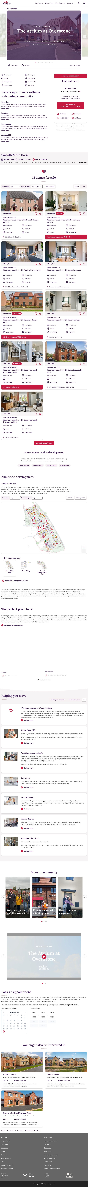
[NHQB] (46, 1175)
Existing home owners (58, 700)
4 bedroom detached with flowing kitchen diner (22, 270)
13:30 (52, 1017)
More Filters (50, 186)
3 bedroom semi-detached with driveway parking (63, 221)
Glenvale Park (53, 1074)
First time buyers (74, 700)
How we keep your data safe (68, 1005)
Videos (27, 65)
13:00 (43, 1017)
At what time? (35, 1008)
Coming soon (80, 498)
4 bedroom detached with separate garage (64, 270)
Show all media (75, 65)
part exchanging (38, 801)
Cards (77, 186)
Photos (14, 65)
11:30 (43, 1013)
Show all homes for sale (44, 443)
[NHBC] (28, 1175)
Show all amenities (44, 680)
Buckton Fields (9, 1074)
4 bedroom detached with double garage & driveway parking (20, 421)
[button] (33, 523)
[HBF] (69, 1175)
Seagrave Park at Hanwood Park (17, 1113)
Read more (83, 162)
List (84, 186)
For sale (70, 498)
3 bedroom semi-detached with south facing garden (20, 221)
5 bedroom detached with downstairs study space (64, 371)
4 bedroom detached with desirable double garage (20, 321)
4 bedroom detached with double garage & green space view (20, 371)
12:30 (34, 1017)
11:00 (34, 1013)
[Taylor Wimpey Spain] (4, 1175)
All (84, 700)
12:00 (52, 1013)
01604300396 (70, 88)
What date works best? (9, 1008)
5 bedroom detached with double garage (63, 320)
